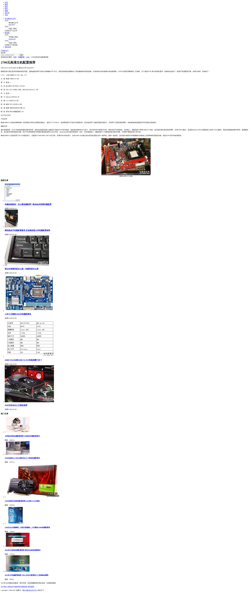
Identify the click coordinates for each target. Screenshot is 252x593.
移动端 (7, 33)
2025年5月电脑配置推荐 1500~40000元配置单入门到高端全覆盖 (26, 575)
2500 (27, 57)
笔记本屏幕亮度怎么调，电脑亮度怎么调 (21, 269)
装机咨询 (8, 47)
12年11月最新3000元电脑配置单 (18, 314)
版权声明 (17, 586)
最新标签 (24, 586)
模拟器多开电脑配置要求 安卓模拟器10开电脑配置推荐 (27, 230)
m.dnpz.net (12, 39)
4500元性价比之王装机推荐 (16, 405)
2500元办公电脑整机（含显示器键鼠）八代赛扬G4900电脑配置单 (27, 527)
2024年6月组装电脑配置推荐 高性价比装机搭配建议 (23, 550)
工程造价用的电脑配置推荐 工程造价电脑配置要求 (22, 436)
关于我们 (4, 586)
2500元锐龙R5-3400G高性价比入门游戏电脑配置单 (22, 458)
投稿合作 (11, 586)
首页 (6, 2)
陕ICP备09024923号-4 (30, 590)
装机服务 (31, 586)
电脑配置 (21, 57)
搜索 (21, 55)
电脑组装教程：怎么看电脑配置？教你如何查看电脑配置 (28, 204)
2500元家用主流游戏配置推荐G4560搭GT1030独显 (22, 501)
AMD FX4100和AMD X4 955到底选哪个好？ (23, 360)
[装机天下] (5, 50)
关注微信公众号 (10, 18)
